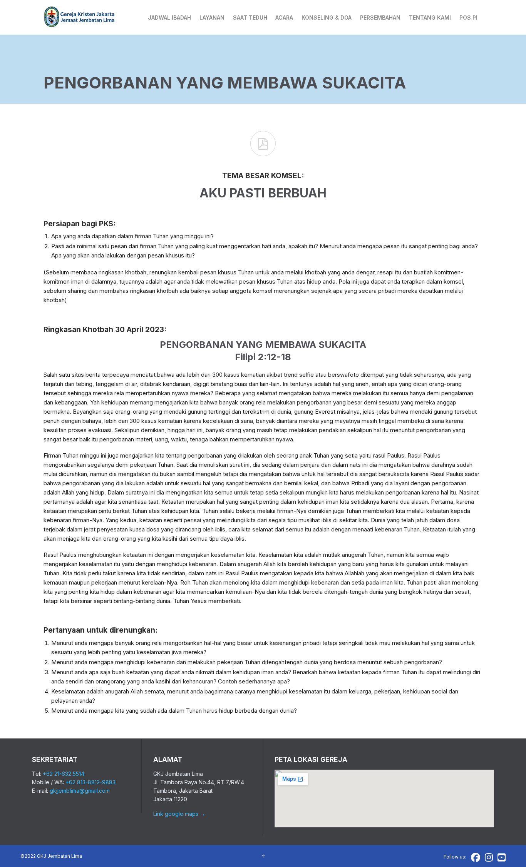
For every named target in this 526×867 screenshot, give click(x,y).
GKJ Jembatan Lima (59, 856)
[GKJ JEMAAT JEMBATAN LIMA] (80, 17)
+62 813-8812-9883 (90, 782)
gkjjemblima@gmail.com (80, 790)
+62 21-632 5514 (63, 773)
